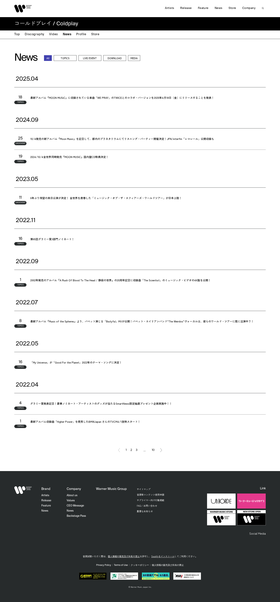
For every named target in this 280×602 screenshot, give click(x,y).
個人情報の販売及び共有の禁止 (124, 556)
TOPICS (65, 58)
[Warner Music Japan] (23, 490)
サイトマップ (143, 489)
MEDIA (134, 58)
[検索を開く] (263, 8)
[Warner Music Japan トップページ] (23, 8)
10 (153, 450)
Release (186, 8)
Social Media (257, 533)
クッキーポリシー (140, 565)
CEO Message (75, 505)
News (67, 34)
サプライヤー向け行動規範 (150, 500)
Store (95, 34)
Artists (169, 8)
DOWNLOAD (115, 58)
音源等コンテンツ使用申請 (150, 494)
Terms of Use (121, 565)
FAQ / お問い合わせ (147, 505)
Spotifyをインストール (162, 556)
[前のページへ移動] (119, 450)
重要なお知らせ (145, 511)
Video (53, 34)
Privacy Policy (103, 565)
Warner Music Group (111, 489)
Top (17, 34)
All (47, 58)
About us (72, 495)
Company (248, 8)
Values (71, 500)
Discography (34, 34)
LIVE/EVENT (90, 58)
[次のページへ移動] (161, 450)
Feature (203, 8)
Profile (81, 34)
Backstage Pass (76, 516)
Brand (45, 489)
